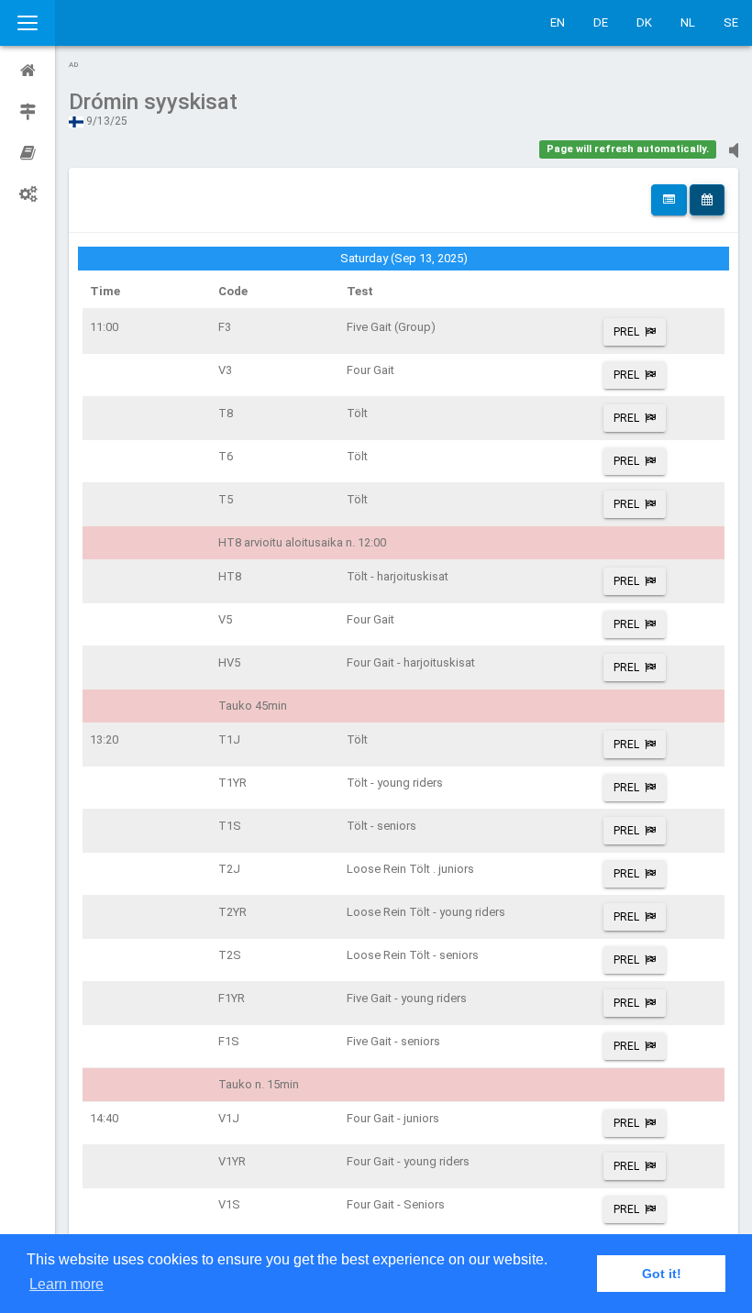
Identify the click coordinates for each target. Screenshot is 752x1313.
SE (731, 22)
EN (557, 22)
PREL (626, 331)
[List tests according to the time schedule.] (707, 199)
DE (600, 22)
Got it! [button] (661, 1273)
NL (687, 22)
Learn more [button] (66, 1284)
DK (644, 22)
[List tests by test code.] (669, 199)
